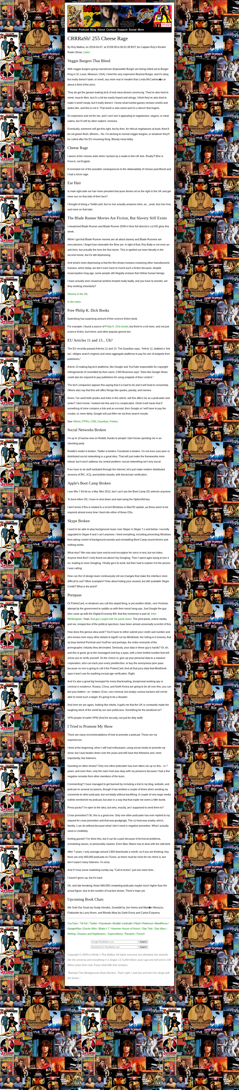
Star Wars (160, 928)
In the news (74, 301)
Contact (111, 29)
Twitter (93, 923)
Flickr (137, 923)
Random (130, 933)
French (141, 933)
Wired (76, 421)
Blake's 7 (104, 928)
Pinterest (147, 923)
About (101, 29)
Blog (93, 29)
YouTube (72, 923)
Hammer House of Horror (125, 928)
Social (132, 29)
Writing (71, 933)
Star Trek (147, 928)
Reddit (116, 923)
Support (122, 29)
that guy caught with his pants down (111, 619)
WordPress (161, 923)
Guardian (103, 421)
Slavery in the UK (77, 294)
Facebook (105, 923)
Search (143, 947)
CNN (93, 421)
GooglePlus (74, 928)
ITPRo (85, 421)
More (141, 29)
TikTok (84, 923)
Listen (86, 52)
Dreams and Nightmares (92, 933)
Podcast (84, 29)
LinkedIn (127, 923)
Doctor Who (90, 928)
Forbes (114, 421)
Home (73, 29)
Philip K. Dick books (116, 326)
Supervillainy (115, 933)
